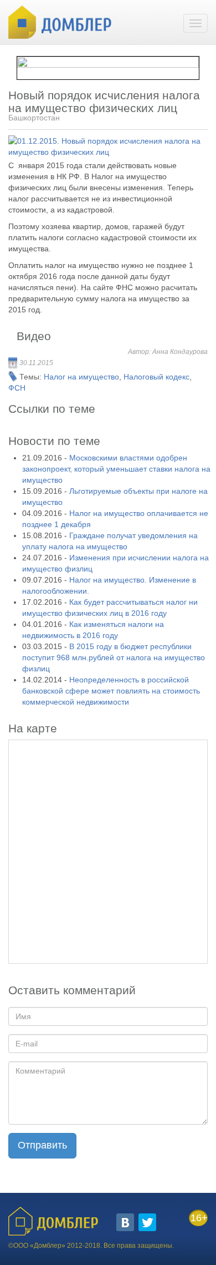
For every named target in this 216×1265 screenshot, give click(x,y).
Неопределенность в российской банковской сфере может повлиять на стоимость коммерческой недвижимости (111, 690)
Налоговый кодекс (156, 376)
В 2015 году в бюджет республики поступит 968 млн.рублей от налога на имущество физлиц (113, 657)
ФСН (16, 387)
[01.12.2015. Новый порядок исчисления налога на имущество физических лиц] (104, 146)
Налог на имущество (81, 376)
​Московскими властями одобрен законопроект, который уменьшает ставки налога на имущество (116, 468)
